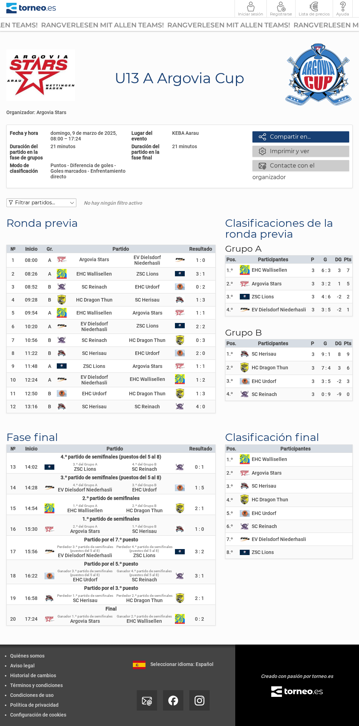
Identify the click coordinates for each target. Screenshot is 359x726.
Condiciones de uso (32, 695)
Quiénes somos (27, 656)
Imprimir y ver (284, 151)
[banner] (31, 8)
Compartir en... (285, 136)
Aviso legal (22, 665)
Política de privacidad (34, 705)
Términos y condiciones (36, 685)
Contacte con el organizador (283, 166)
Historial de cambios (33, 675)
